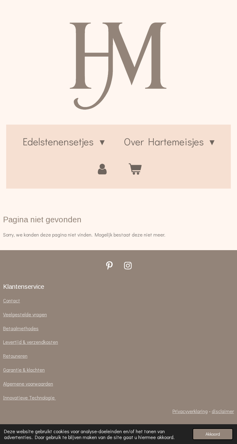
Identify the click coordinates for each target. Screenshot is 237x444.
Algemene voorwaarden (28, 383)
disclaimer (223, 411)
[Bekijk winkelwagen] (135, 169)
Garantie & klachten (24, 369)
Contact (11, 300)
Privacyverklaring (190, 411)
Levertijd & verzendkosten (30, 342)
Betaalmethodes (21, 328)
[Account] (102, 169)
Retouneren (15, 355)
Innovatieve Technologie (29, 397)
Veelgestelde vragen (25, 314)
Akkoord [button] (213, 434)
